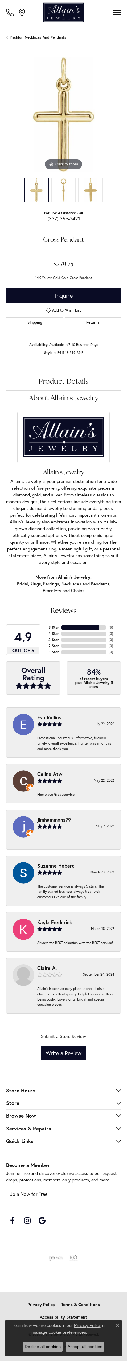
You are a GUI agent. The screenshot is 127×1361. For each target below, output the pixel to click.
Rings (35, 584)
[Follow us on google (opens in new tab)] (42, 1221)
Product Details (64, 382)
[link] (10, 12)
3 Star (53, 639)
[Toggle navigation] (117, 12)
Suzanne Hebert (55, 865)
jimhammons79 (54, 819)
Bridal (22, 584)
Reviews (64, 611)
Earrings (51, 584)
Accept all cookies (85, 1346)
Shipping (34, 322)
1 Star (54, 652)
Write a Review (63, 1053)
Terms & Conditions (80, 1304)
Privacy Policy (41, 1304)
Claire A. (47, 968)
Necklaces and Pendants (85, 584)
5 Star (53, 627)
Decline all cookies (43, 1346)
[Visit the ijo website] (56, 1258)
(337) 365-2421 (63, 218)
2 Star (53, 646)
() (111, 627)
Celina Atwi (50, 774)
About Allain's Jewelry (64, 398)
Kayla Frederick (54, 922)
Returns (93, 322)
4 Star (53, 633)
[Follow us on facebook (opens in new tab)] (12, 1221)
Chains (77, 590)
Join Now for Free (28, 1194)
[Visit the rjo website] (73, 1258)
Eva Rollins (49, 717)
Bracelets (52, 590)
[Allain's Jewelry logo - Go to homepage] (63, 12)
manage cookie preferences (58, 1332)
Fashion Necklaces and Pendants (38, 37)
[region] (63, 114)
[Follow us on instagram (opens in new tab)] (27, 1221)
